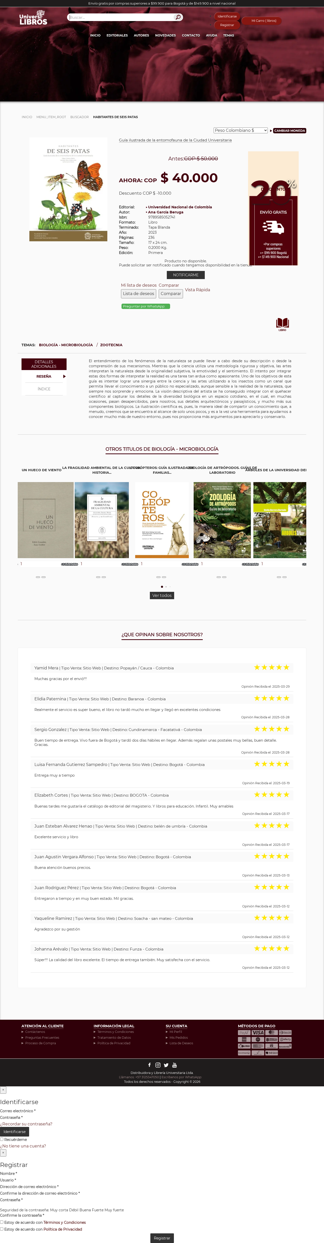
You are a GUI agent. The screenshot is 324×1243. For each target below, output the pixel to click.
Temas (228, 35)
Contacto (191, 35)
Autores (141, 35)
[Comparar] (44, 577)
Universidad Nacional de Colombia (180, 207)
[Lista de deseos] (38, 577)
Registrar (227, 25)
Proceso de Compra (40, 1043)
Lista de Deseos (181, 1043)
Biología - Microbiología (66, 345)
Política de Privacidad (113, 1043)
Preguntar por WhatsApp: (144, 306)
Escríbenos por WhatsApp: (182, 1077)
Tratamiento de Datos (114, 1037)
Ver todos (162, 595)
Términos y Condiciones (115, 1032)
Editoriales (117, 35)
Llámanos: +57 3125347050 (139, 1077)
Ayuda (211, 35)
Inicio (95, 35)
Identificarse (227, 16)
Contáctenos (35, 1032)
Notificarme (185, 275)
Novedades (165, 35)
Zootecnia (111, 345)
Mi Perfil (176, 1032)
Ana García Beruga (166, 212)
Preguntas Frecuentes (42, 1037)
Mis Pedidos (179, 1037)
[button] (162, 587)
